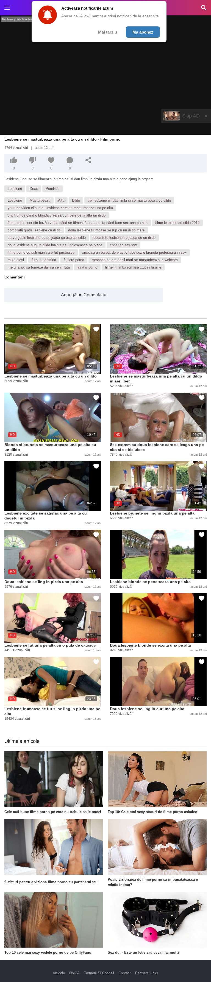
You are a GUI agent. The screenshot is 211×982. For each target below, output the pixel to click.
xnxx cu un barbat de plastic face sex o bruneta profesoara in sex (134, 252)
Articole (59, 973)
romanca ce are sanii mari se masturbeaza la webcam (135, 260)
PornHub (52, 189)
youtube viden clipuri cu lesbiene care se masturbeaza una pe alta (60, 208)
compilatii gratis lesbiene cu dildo (34, 230)
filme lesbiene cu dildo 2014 (177, 223)
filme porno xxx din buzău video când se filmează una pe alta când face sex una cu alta (78, 223)
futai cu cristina (44, 260)
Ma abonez (142, 32)
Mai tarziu (107, 32)
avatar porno (87, 267)
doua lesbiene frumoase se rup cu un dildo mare (106, 230)
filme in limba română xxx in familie (133, 267)
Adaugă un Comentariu (83, 294)
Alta (61, 200)
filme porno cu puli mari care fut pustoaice (41, 252)
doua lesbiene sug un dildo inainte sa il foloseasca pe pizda (55, 245)
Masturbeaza (40, 200)
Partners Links (146, 973)
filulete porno (74, 260)
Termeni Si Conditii (99, 973)
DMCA (74, 973)
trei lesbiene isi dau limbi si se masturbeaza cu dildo (129, 200)
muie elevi (16, 260)
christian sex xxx (123, 245)
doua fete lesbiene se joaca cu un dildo (124, 238)
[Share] (88, 160)
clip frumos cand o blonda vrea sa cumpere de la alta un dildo (57, 215)
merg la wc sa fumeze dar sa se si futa (39, 267)
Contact (124, 973)
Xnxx (34, 189)
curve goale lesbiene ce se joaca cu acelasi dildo (47, 238)
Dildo (76, 200)
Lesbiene (15, 189)
